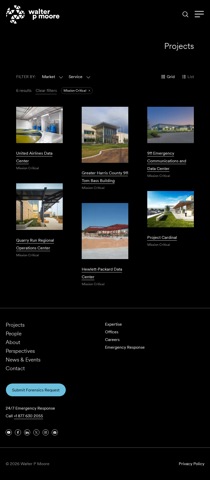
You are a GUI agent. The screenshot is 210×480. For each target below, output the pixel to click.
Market (48, 76)
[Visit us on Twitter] (36, 432)
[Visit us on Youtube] (9, 432)
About (13, 342)
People (14, 333)
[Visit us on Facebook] (18, 432)
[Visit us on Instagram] (46, 432)
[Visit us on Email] (55, 432)
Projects (15, 325)
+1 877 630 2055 (28, 415)
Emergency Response (125, 347)
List (190, 76)
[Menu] (199, 14)
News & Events (23, 359)
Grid (171, 76)
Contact (15, 368)
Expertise (113, 324)
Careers (112, 339)
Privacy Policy (191, 463)
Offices (111, 331)
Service (75, 76)
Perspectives (20, 351)
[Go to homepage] (32, 14)
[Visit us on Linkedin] (27, 432)
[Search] (185, 14)
